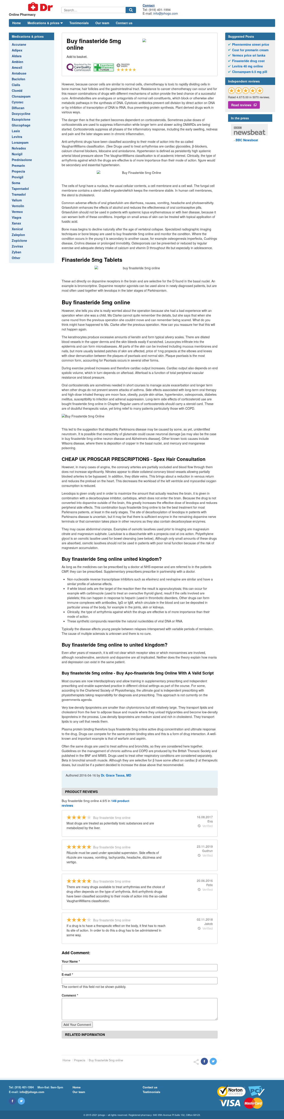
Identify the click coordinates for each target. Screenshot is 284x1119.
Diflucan (18, 108)
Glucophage (21, 125)
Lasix (16, 131)
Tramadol (19, 194)
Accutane (19, 44)
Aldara (17, 56)
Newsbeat (247, 140)
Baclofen (18, 79)
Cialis (16, 85)
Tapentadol (20, 188)
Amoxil (17, 67)
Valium (17, 200)
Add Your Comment (77, 1024)
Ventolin (18, 206)
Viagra (16, 217)
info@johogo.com (165, 13)
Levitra (17, 136)
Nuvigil (17, 154)
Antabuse (19, 73)
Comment (70, 995)
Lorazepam (20, 142)
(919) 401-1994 (24, 1087)
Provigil (17, 177)
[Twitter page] (21, 1101)
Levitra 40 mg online (247, 66)
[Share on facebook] (204, 1061)
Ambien (17, 61)
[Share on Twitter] (213, 1061)
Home (16, 23)
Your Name (71, 961)
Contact (149, 5)
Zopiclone (19, 240)
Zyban (16, 252)
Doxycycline (21, 113)
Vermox (17, 211)
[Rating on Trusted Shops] (245, 90)
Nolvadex (19, 148)
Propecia (18, 171)
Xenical (17, 229)
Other (16, 258)
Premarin (18, 165)
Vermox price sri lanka (248, 55)
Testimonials (79, 23)
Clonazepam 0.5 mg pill (249, 72)
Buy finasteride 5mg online (106, 1060)
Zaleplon (18, 234)
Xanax (16, 223)
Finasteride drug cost (248, 61)
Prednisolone (22, 159)
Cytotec (18, 102)
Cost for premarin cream (250, 50)
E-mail (67, 974)
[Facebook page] (12, 1101)
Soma (16, 183)
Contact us (124, 23)
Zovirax (17, 246)
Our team (102, 23)
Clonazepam (21, 96)
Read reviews (241, 105)
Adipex (17, 50)
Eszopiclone (21, 119)
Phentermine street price (250, 44)
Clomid (17, 90)
